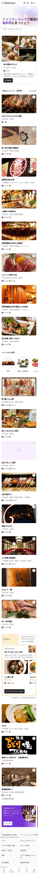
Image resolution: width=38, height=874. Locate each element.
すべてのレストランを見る (14, 691)
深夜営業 (23, 850)
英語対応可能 (24, 862)
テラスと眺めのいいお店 (27, 856)
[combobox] (19, 28)
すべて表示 (32, 91)
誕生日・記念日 (7, 850)
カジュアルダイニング (27, 841)
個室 (3, 855)
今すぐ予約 (8, 823)
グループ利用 (24, 845)
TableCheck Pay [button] (9, 799)
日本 (27, 3)
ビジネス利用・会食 (8, 845)
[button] (11, 151)
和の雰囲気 (5, 862)
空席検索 (8, 80)
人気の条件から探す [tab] (9, 835)
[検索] (5, 29)
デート (4, 841)
